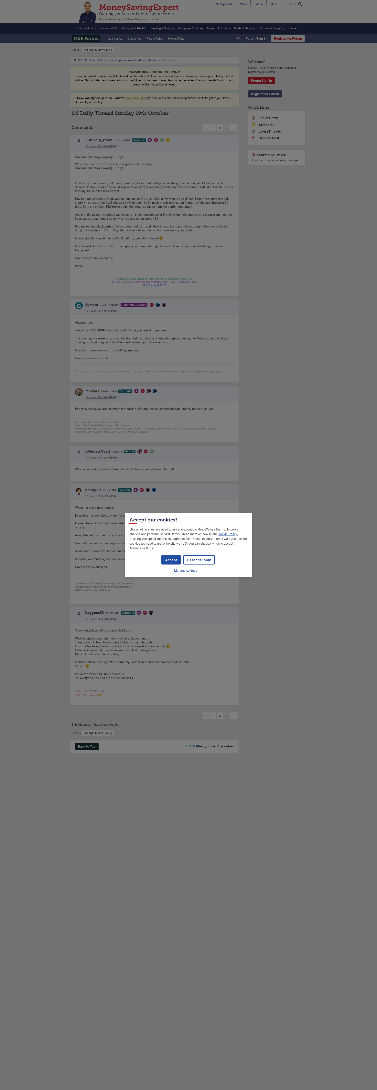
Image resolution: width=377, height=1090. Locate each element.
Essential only (199, 559)
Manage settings (185, 570)
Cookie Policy (227, 534)
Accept (171, 559)
